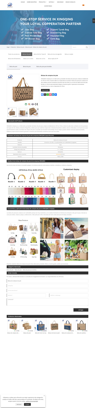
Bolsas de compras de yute (13, 333)
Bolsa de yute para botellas (44, 66)
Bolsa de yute (28, 47)
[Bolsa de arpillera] (81, 325)
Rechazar (19, 404)
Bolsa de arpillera (81, 333)
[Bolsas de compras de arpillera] (68, 325)
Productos (13, 47)
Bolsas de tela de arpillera (54, 333)
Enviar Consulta (45, 90)
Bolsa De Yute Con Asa (40, 333)
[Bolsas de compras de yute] (12, 112)
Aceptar (27, 404)
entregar (80, 310)
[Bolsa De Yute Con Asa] (41, 325)
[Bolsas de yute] (27, 325)
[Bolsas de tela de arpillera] (54, 325)
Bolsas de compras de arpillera (68, 333)
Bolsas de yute (20, 47)
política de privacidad (32, 401)
